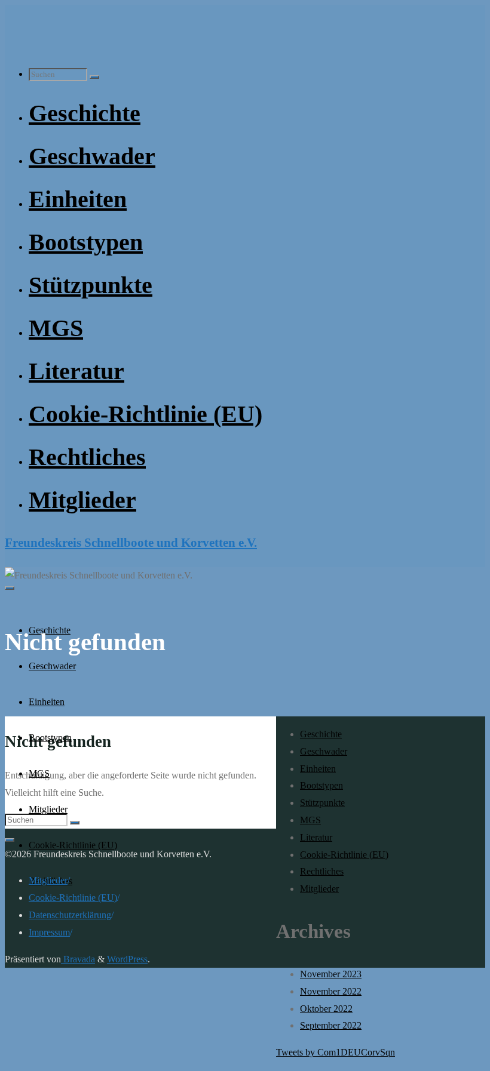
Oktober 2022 (326, 1009)
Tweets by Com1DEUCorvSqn (335, 1052)
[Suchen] (94, 77)
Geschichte (321, 734)
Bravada (78, 959)
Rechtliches (322, 871)
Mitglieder (319, 889)
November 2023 (331, 974)
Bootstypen (321, 785)
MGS (310, 820)
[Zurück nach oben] (9, 840)
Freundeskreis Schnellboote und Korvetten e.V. (131, 542)
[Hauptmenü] (9, 588)
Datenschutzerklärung (70, 915)
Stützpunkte (322, 803)
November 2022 (331, 991)
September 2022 (331, 1025)
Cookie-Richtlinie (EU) (344, 855)
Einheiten (318, 769)
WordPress (127, 959)
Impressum (49, 932)
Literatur (316, 837)
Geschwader (323, 751)
